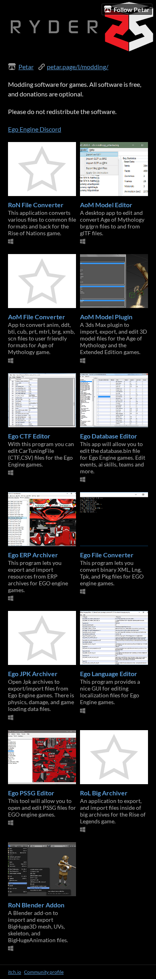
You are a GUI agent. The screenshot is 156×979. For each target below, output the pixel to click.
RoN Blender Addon (36, 905)
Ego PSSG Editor (31, 793)
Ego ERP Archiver (33, 555)
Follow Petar (132, 9)
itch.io (14, 972)
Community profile (44, 972)
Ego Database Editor (108, 436)
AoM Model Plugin (106, 316)
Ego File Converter (107, 555)
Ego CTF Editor (29, 436)
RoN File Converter (36, 204)
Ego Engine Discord (34, 129)
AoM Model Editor (106, 204)
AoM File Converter (36, 316)
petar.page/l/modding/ (77, 66)
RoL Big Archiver (104, 793)
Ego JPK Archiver (33, 673)
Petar (26, 66)
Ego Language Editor (108, 673)
